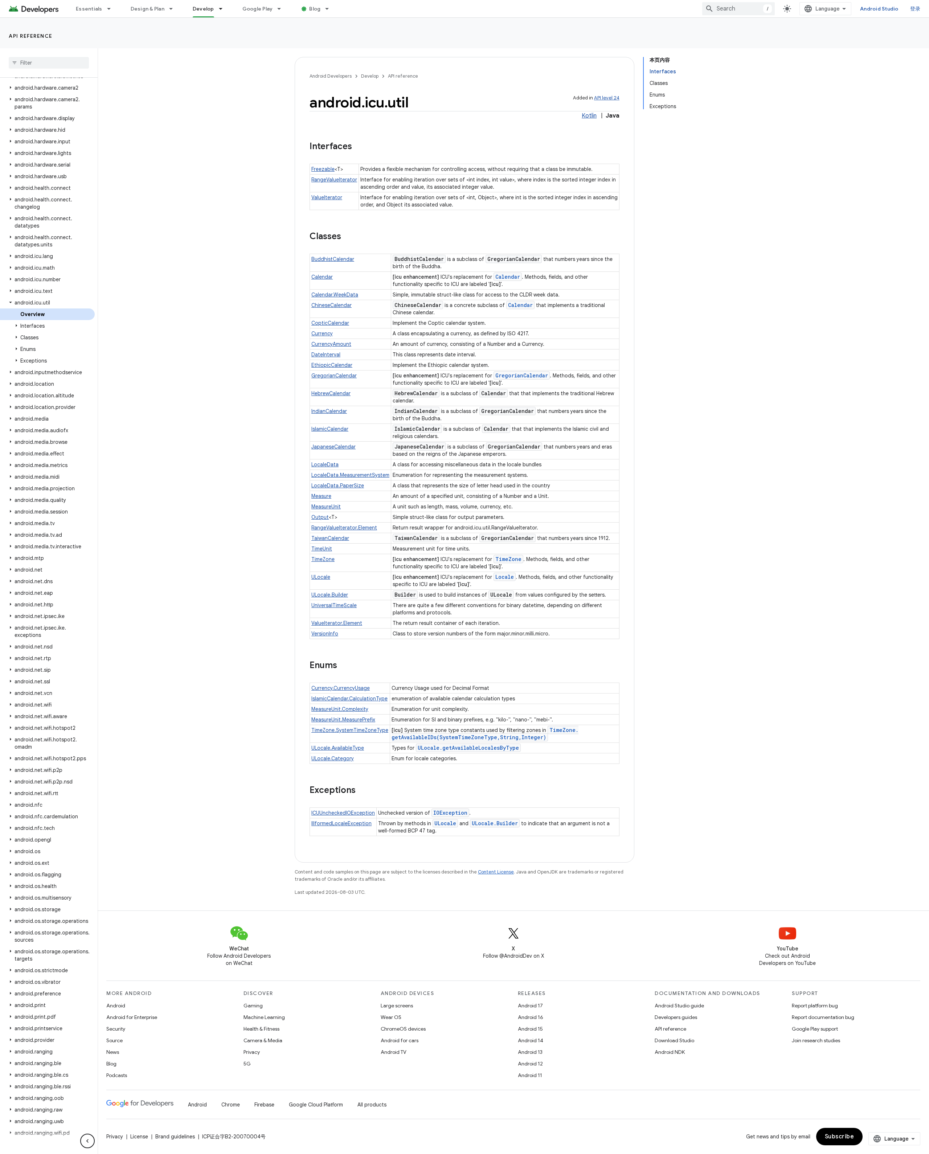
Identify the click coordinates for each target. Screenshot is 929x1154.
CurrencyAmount (331, 344)
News (112, 1052)
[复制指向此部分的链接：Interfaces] (359, 147)
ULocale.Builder (329, 595)
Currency (322, 333)
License (139, 1136)
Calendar (322, 277)
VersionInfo (324, 633)
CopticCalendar (330, 323)
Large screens (397, 1005)
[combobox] (738, 8)
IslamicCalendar (329, 429)
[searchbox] (49, 63)
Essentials (89, 8)
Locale (504, 576)
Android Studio (879, 8)
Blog (314, 8)
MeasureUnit (326, 506)
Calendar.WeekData (334, 294)
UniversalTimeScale (334, 605)
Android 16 (530, 1017)
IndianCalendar (329, 411)
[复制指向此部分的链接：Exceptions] (363, 790)
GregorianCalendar (334, 375)
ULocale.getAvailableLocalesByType (468, 747)
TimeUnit (321, 548)
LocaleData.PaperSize (337, 485)
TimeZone (323, 559)
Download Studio (674, 1040)
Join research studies (816, 1040)
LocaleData (325, 464)
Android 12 (530, 1063)
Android (115, 1005)
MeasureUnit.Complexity (339, 709)
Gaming (253, 1005)
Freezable (323, 169)
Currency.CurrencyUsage (340, 688)
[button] (47, 88)
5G (247, 1063)
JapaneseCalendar (333, 446)
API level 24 (606, 98)
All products (371, 1104)
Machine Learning (264, 1017)
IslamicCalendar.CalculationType (349, 698)
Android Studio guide (679, 1005)
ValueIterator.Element (336, 623)
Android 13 (530, 1052)
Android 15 (530, 1029)
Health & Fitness (261, 1029)
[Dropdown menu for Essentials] (112, 8)
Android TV (393, 1052)
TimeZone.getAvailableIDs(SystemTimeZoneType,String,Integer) (485, 734)
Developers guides (676, 1017)
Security (115, 1029)
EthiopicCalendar (331, 365)
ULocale (320, 577)
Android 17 (530, 1005)
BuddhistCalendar (332, 259)
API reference (31, 36)
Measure (321, 496)
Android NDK (670, 1052)
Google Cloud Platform (316, 1104)
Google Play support (815, 1029)
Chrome (230, 1104)
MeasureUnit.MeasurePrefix (343, 719)
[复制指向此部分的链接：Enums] (344, 666)
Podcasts (116, 1075)
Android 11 (530, 1075)
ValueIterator (326, 197)
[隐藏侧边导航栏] (87, 1141)
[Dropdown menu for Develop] (224, 8)
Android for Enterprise (131, 1017)
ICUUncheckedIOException (343, 813)
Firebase (264, 1104)
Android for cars (399, 1040)
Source (114, 1040)
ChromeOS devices (403, 1029)
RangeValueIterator (334, 179)
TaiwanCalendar (330, 538)
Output (320, 517)
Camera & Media (262, 1040)
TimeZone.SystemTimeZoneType (349, 730)
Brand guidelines (175, 1136)
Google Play (257, 8)
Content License (496, 872)
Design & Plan (147, 8)
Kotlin (589, 115)
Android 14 (530, 1040)
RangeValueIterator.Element (344, 527)
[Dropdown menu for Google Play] (282, 8)
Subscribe (839, 1136)
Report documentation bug (823, 1017)
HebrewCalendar (331, 393)
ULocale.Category (332, 758)
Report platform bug (815, 1005)
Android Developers (331, 76)
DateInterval (325, 354)
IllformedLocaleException (341, 823)
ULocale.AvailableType (337, 748)
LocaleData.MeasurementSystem (350, 475)
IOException (450, 812)
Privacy (251, 1052)
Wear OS (391, 1017)
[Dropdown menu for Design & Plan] (174, 8)
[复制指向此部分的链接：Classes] (348, 237)
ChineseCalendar (331, 305)
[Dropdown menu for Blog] (330, 8)
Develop (203, 8)
